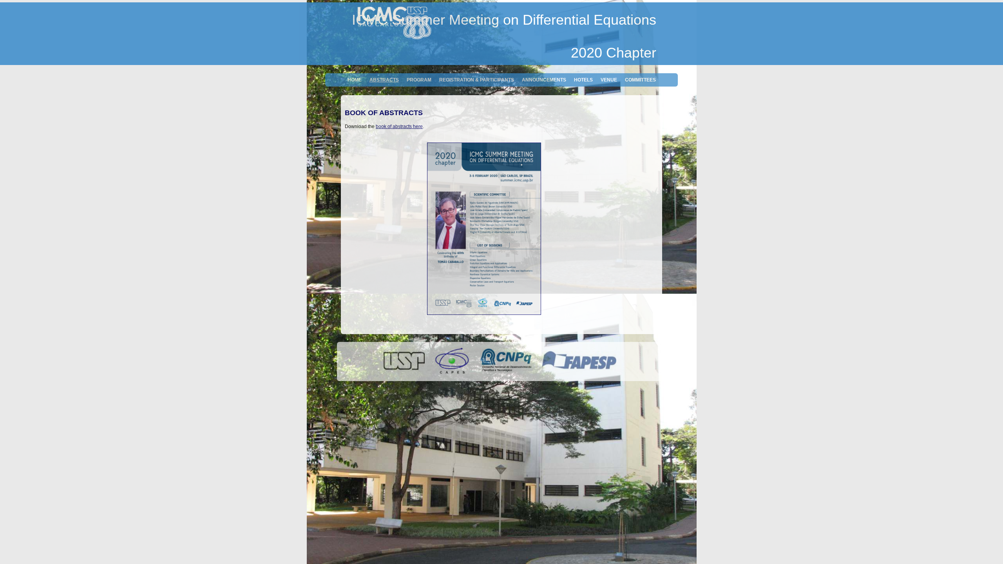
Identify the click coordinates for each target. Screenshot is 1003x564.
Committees (640, 80)
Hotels (583, 80)
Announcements (544, 80)
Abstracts (384, 80)
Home (355, 80)
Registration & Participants (476, 80)
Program (419, 80)
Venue (609, 80)
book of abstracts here (399, 126)
